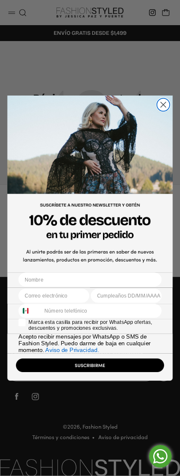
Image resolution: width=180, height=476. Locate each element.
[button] (90, 366)
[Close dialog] (163, 104)
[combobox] (30, 311)
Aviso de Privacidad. (72, 350)
